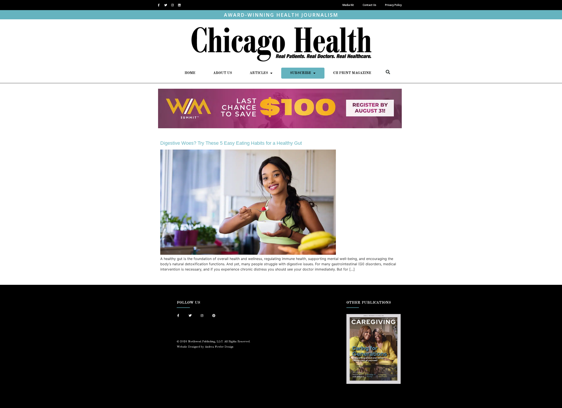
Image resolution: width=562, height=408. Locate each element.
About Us (222, 73)
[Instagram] (172, 5)
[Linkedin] (179, 5)
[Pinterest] (213, 315)
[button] (388, 72)
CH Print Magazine (352, 73)
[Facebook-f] (159, 5)
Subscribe (300, 73)
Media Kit (348, 5)
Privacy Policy (393, 5)
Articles (259, 73)
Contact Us (369, 5)
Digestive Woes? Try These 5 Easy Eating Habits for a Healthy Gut (231, 143)
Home (190, 73)
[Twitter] (165, 5)
